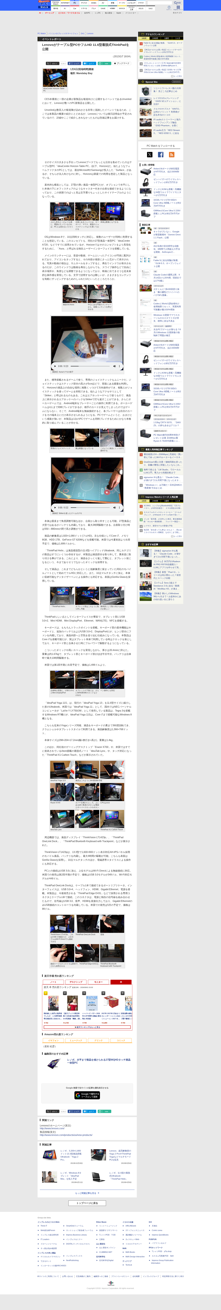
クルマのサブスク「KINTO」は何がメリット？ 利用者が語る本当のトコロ (167, 112)
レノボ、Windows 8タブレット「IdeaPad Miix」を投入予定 (70, 1176)
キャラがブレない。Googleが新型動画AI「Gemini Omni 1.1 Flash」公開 (167, 234)
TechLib (129, 1265)
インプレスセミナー (74, 1239)
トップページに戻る (87, 1203)
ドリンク (98, 1040)
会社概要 (136, 1276)
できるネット (46, 1261)
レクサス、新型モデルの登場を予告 (158, 526)
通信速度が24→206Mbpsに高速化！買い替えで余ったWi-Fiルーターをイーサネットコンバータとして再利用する (163, 457)
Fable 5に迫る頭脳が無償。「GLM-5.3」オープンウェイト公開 (167, 263)
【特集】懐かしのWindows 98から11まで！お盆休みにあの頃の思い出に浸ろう (167, 596)
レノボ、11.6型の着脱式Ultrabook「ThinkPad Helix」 (119, 1176)
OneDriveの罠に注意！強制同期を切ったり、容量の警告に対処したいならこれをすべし (163, 465)
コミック (121, 1040)
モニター (98, 982)
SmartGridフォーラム (74, 1226)
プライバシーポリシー (120, 1276)
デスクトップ (76, 982)
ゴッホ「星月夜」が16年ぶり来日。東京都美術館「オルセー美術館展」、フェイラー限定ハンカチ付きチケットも (163, 521)
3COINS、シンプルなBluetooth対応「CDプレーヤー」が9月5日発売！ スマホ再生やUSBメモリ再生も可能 (163, 508)
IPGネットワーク (156, 1248)
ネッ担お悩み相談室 (49, 1248)
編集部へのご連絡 (101, 1276)
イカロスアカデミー (134, 1244)
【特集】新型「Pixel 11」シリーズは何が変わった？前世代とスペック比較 (167, 575)
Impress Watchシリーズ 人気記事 (162, 497)
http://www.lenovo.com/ (52, 1128)
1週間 (166, 38)
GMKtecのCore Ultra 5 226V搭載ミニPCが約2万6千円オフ (166, 213)
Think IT (44, 1226)
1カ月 (177, 38)
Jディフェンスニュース (135, 1230)
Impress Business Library (76, 1235)
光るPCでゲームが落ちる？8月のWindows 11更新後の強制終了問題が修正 (167, 332)
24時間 (155, 38)
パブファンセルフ (159, 1243)
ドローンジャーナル (49, 1244)
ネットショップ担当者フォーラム (79, 1230)
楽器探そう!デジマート (108, 1230)
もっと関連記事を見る (85, 1193)
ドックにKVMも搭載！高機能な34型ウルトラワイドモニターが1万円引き (167, 192)
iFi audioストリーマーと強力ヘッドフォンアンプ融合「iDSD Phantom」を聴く (167, 122)
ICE (150, 1222)
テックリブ (127, 1261)
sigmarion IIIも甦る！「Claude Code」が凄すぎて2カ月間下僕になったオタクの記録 (162, 480)
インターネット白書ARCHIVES (53, 1266)
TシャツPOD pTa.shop (162, 1251)
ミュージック (76, 1040)
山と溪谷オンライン (107, 1248)
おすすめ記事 (152, 544)
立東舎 (102, 1239)
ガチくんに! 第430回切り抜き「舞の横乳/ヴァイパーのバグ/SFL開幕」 (166, 292)
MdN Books (130, 1252)
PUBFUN (153, 1239)
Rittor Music (101, 1222)
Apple (118, 13)
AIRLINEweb (131, 1226)
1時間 (144, 38)
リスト (63, 63)
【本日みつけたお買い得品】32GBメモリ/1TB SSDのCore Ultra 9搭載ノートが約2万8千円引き (162, 72)
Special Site (152, 82)
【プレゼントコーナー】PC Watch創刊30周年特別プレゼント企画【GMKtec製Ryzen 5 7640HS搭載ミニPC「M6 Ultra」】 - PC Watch (163, 65)
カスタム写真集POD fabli (163, 1256)
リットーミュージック (108, 1226)
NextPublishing (72, 1260)
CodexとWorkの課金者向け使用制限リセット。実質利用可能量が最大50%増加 (167, 306)
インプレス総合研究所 (50, 1235)
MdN (124, 1248)
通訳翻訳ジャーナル (134, 1235)
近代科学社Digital (106, 1260)
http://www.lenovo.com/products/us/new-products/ (66, 1135)
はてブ (91, 63)
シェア (76, 63)
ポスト (54, 63)
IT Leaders (45, 1239)
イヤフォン (53, 1040)
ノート (53, 982)
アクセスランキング (155, 34)
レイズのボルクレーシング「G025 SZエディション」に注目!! (167, 101)
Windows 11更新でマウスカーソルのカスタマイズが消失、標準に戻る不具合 (166, 318)
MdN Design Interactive (135, 1257)
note (106, 63)
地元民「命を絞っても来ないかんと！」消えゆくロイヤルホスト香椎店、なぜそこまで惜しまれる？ (163, 532)
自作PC (87, 13)
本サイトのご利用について (48, 1276)
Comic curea (157, 1230)
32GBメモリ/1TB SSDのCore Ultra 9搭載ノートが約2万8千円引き (167, 203)
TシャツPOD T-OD (107, 1235)
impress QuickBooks (160, 1235)
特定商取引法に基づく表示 (173, 1276)
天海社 (154, 1226)
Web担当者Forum (48, 1230)
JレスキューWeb (132, 1239)
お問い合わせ (67, 1276)
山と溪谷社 (100, 1244)
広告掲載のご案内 (83, 1276)
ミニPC (98, 13)
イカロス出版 (128, 1222)
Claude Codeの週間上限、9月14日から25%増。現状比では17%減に (167, 277)
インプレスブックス (74, 1256)
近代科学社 (100, 1257)
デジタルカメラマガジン (50, 1257)
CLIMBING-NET (105, 1252)
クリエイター (130, 13)
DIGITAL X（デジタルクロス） (78, 1244)
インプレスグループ (151, 1276)
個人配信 (108, 13)
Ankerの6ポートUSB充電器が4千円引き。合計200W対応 (166, 171)
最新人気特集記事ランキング (159, 449)
